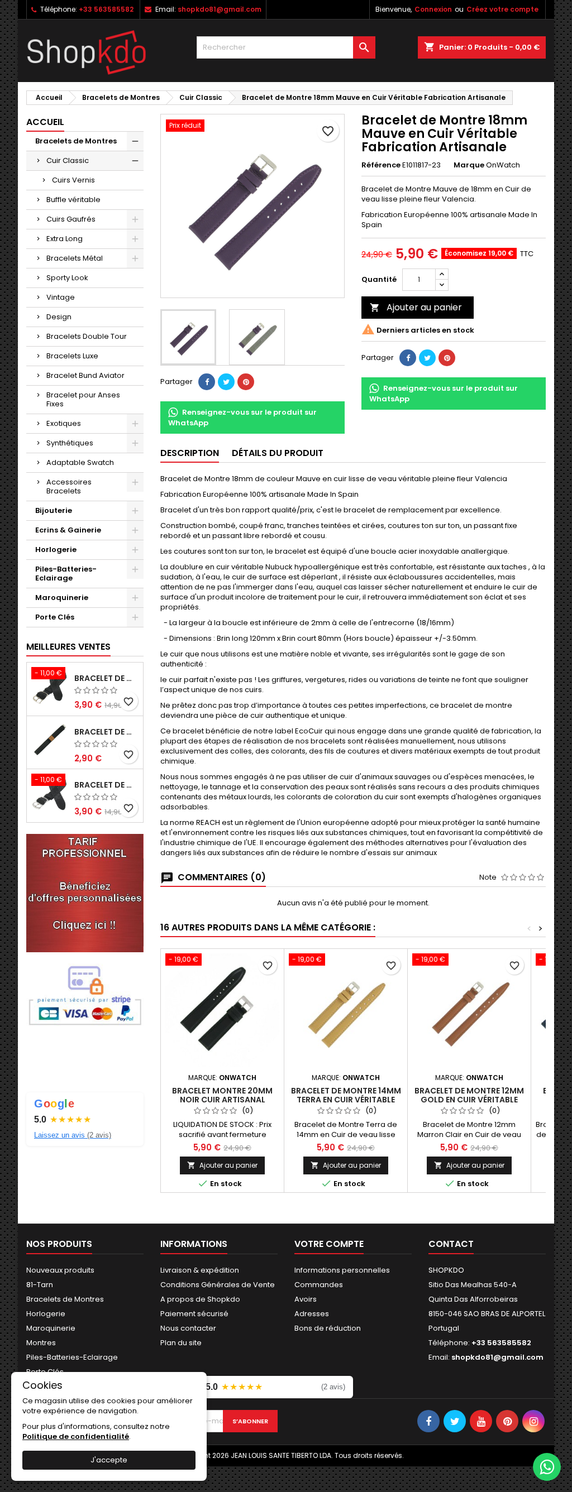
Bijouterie (53, 510)
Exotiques (63, 423)
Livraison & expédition (199, 1270)
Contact (451, 1243)
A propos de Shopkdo (200, 1299)
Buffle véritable (73, 199)
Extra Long (64, 238)
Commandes (318, 1284)
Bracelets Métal (74, 258)
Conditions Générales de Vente (217, 1284)
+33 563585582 (106, 9)
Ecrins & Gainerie (68, 530)
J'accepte (108, 1460)
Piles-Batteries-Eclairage (66, 573)
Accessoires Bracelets (69, 486)
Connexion (433, 9)
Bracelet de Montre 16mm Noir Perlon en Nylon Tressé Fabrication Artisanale (106, 678)
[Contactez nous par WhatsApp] (547, 1467)
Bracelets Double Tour (86, 336)
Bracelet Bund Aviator (85, 375)
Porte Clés (54, 617)
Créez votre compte (502, 9)
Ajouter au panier (416, 307)
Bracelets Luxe (72, 356)
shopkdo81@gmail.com (219, 9)
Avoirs (305, 1299)
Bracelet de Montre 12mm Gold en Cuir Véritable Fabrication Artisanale (469, 1099)
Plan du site (181, 1342)
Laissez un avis (72, 1135)
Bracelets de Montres (76, 141)
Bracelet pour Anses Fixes (83, 399)
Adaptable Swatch (80, 462)
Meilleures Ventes (68, 646)
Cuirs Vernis (73, 180)
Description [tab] (189, 453)
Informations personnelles (342, 1270)
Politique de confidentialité (75, 1436)
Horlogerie (56, 549)
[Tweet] (226, 381)
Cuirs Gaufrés (71, 219)
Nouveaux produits (60, 1270)
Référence (381, 165)
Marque (469, 165)
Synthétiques (69, 443)
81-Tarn (39, 1284)
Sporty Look (67, 277)
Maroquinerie (61, 597)
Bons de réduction (327, 1328)
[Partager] (206, 381)
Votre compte (329, 1243)
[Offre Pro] (85, 892)
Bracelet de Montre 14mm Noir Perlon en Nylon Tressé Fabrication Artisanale (106, 784)
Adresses (311, 1313)
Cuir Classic (67, 160)
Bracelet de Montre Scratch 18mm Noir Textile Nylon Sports (106, 731)
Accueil (45, 122)
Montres (41, 1342)
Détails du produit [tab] (277, 453)
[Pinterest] (245, 381)
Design (59, 316)
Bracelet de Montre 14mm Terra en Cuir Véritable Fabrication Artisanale (346, 1099)
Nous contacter (188, 1328)
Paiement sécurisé (194, 1313)
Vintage (60, 297)
